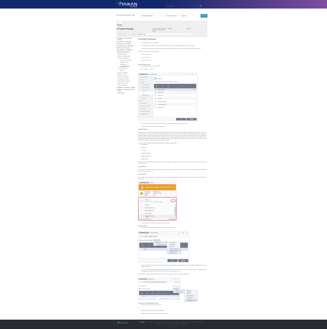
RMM (168, 322)
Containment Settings (124, 79)
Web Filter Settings (123, 85)
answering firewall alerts (149, 223)
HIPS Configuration (123, 72)
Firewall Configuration (132, 34)
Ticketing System (176, 323)
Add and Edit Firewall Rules (198, 162)
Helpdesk (183, 323)
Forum (158, 322)
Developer (163, 322)
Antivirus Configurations (124, 56)
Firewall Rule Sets (125, 66)
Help (147, 322)
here (167, 313)
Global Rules (123, 64)
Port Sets (122, 70)
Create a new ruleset (146, 60)
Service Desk (183, 322)
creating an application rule (147, 171)
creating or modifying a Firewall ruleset (172, 274)
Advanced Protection (124, 83)
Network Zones (123, 68)
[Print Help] (187, 28)
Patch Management (174, 322)
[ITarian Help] (127, 4)
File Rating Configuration (125, 81)
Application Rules (124, 62)
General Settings (123, 54)
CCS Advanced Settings (122, 34)
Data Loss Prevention (124, 77)
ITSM (189, 322)
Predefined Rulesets (146, 54)
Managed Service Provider (197, 322)
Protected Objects (123, 74)
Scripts (151, 322)
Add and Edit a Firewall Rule (162, 271)
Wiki (155, 322)
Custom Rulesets (145, 57)
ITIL (187, 323)
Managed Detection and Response (163, 323)
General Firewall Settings (126, 60)
